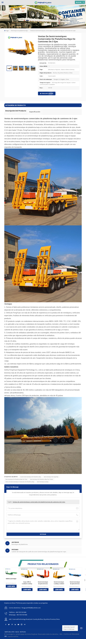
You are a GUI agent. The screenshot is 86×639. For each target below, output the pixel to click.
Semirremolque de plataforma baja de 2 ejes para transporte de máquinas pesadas (43, 583)
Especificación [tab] (34, 112)
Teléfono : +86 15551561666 (17, 612)
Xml (60, 634)
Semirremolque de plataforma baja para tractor (41, 479)
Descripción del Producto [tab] (15, 111)
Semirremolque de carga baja (51, 476)
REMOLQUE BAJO (11, 578)
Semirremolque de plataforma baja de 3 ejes (16, 479)
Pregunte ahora (47, 93)
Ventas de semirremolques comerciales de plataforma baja (20, 481)
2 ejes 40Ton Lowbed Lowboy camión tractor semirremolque (27, 583)
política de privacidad (71, 634)
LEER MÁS (11, 586)
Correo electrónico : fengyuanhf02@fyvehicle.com (25, 608)
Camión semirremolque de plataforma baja (30, 476)
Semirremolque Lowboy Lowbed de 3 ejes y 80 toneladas (59, 583)
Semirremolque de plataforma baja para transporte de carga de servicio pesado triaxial (75, 583)
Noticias (23, 632)
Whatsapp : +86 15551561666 (18, 615)
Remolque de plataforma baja (19, 30)
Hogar (7, 30)
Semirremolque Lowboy (42, 481)
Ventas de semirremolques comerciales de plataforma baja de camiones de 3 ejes (39, 502)
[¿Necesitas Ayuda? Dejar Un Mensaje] (81, 628)
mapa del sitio (10, 632)
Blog (17, 632)
